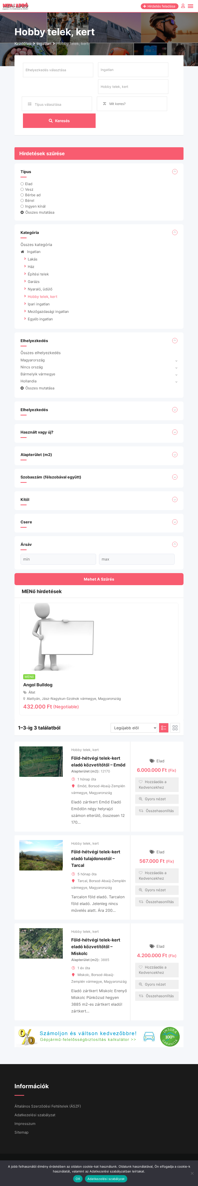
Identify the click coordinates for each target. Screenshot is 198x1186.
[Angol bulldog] (61, 636)
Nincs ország (32, 367)
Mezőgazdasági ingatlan (48, 311)
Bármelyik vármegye (38, 374)
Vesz (29, 189)
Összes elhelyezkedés (41, 352)
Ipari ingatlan (39, 304)
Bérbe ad (33, 195)
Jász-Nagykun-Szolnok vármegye (69, 698)
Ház (31, 266)
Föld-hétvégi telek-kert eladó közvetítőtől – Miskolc (95, 946)
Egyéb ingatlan (40, 319)
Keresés (62, 120)
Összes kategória (36, 244)
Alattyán (33, 698)
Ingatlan (34, 251)
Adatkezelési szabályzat (34, 1115)
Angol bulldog (37, 684)
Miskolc (83, 975)
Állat (31, 692)
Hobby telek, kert (42, 296)
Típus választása (48, 104)
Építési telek (38, 274)
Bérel (29, 200)
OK (78, 1179)
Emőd (82, 786)
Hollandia (28, 381)
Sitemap (21, 1132)
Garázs (34, 281)
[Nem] (192, 1173)
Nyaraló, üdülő (40, 289)
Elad (28, 184)
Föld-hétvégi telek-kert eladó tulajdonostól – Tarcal (95, 858)
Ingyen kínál (35, 206)
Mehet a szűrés (99, 579)
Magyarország (33, 360)
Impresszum (24, 1123)
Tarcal (82, 881)
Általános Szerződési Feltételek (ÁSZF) (47, 1106)
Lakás (32, 259)
